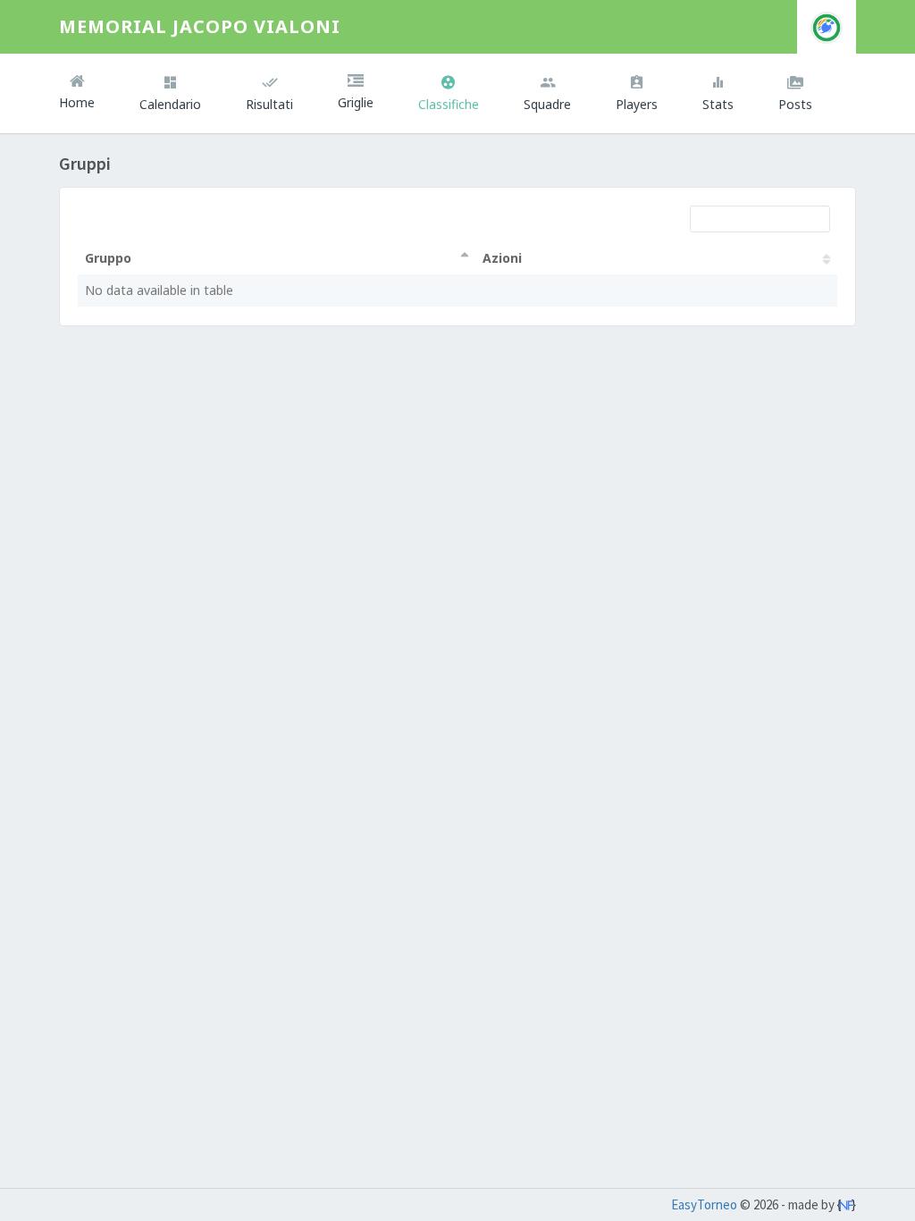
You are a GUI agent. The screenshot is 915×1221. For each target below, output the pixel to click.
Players (637, 104)
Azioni (502, 257)
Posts (795, 104)
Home (77, 102)
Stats (718, 104)
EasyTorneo (704, 1204)
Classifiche (448, 104)
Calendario (170, 104)
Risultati (269, 104)
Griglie (356, 102)
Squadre (547, 104)
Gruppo (108, 257)
